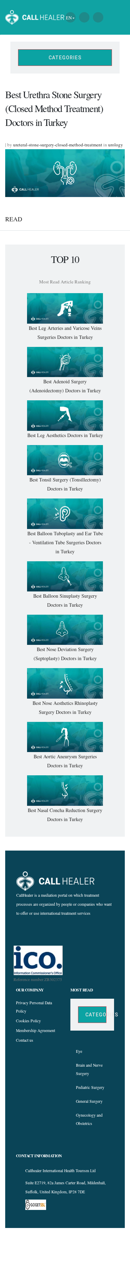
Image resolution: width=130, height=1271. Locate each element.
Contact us (24, 1040)
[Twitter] (76, 930)
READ (13, 219)
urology (115, 145)
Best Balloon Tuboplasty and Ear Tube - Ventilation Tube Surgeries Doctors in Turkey (65, 542)
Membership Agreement (35, 1030)
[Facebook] (51, 930)
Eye (79, 1051)
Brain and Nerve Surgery (89, 1069)
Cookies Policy (28, 1020)
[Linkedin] (89, 930)
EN (69, 18)
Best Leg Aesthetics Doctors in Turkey (65, 435)
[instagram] (64, 930)
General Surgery (89, 1101)
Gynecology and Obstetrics (89, 1119)
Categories (65, 57)
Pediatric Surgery (90, 1087)
